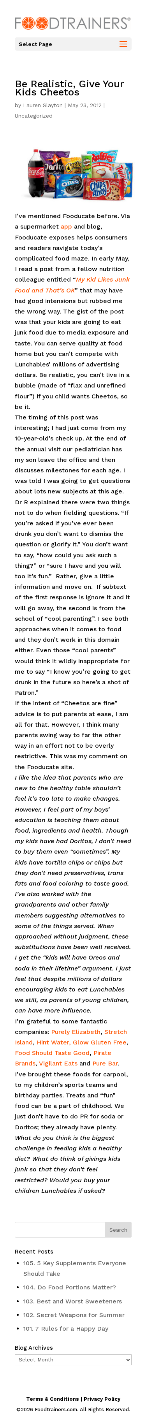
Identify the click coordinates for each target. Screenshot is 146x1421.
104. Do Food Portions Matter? (69, 1287)
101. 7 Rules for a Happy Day (65, 1328)
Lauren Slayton (43, 105)
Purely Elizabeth (75, 1031)
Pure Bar (105, 1063)
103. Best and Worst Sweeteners (72, 1301)
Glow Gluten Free (99, 1042)
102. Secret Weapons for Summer (74, 1315)
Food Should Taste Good (52, 1053)
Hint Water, (54, 1042)
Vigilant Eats (58, 1063)
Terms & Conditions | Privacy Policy (73, 1399)
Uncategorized (34, 116)
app (66, 226)
